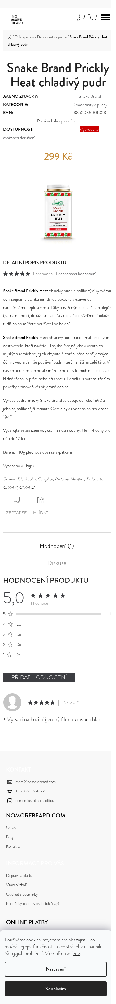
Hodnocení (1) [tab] (57, 546)
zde (76, 953)
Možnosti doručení (19, 137)
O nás (11, 827)
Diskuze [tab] (56, 563)
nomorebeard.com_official (35, 801)
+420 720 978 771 (30, 791)
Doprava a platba (19, 876)
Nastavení (56, 969)
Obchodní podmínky (22, 894)
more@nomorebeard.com (35, 782)
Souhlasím (55, 988)
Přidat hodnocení (39, 677)
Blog (9, 837)
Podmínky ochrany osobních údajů (32, 904)
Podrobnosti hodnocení (76, 273)
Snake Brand (90, 96)
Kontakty (13, 846)
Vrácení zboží (16, 885)
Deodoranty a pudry (89, 104)
